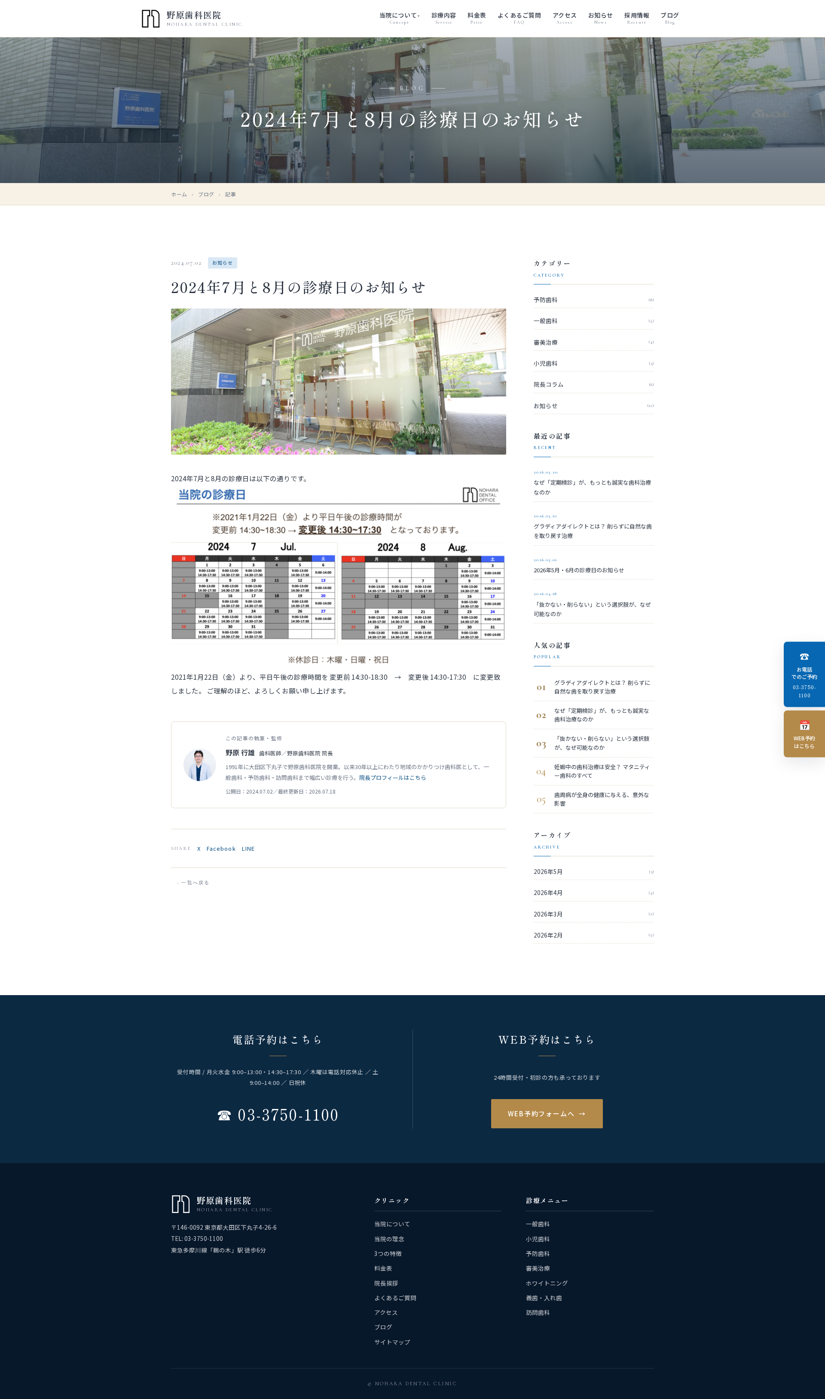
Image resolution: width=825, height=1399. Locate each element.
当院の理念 (389, 1238)
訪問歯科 (538, 1312)
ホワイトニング (547, 1283)
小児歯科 (594, 363)
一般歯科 (594, 320)
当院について (392, 1223)
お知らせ (594, 405)
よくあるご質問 (395, 1297)
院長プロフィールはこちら (392, 777)
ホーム (179, 194)
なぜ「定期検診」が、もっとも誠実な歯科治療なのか (592, 482)
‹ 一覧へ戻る (193, 883)
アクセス (386, 1312)
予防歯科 (594, 299)
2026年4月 (594, 892)
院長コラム (594, 384)
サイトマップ (392, 1342)
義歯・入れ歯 (544, 1297)
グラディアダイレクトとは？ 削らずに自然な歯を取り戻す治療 (593, 526)
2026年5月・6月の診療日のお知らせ (579, 565)
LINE (248, 848)
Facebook (221, 848)
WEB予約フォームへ (547, 1113)
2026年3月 (594, 914)
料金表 (383, 1268)
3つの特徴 (388, 1253)
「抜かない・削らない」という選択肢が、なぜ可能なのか (592, 604)
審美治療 (594, 342)
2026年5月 (594, 871)
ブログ (206, 194)
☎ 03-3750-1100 (278, 1114)
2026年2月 (594, 935)
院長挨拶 (386, 1283)
